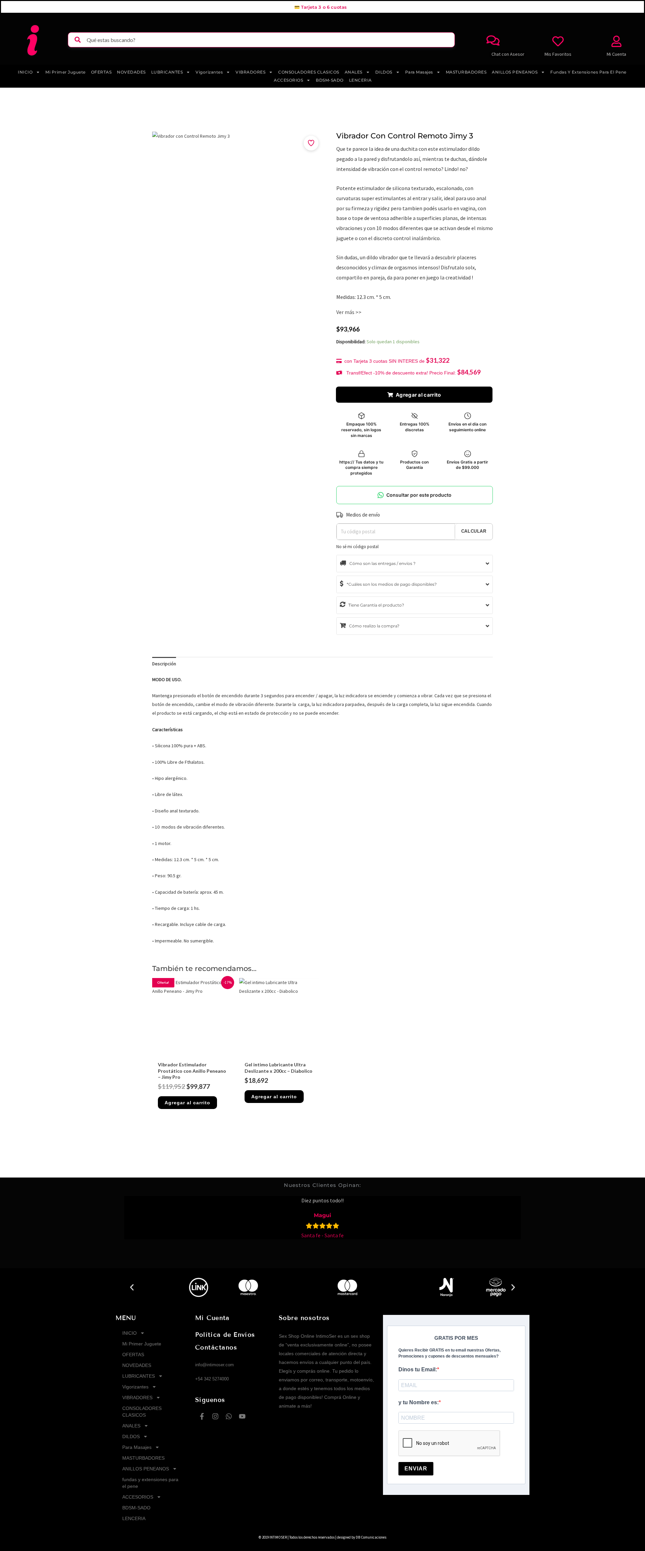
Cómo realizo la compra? (373, 625)
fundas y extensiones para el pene (588, 72)
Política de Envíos (225, 1334)
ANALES (353, 72)
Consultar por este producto (419, 495)
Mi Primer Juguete (65, 72)
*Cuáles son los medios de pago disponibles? (391, 584)
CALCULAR (473, 531)
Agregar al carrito (418, 395)
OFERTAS (101, 72)
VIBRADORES (250, 72)
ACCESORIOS (288, 80)
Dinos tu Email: (417, 1369)
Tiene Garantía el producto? (375, 605)
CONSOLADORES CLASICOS (308, 72)
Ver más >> (348, 312)
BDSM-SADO (330, 80)
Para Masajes (419, 72)
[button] (132, 1287)
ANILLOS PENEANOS (515, 72)
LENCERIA (360, 80)
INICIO (25, 72)
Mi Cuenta (212, 1318)
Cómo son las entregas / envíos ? (382, 563)
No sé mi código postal (357, 546)
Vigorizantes (209, 72)
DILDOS (383, 72)
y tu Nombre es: (418, 1402)
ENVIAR (415, 1468)
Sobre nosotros (304, 1318)
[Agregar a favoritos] (311, 143)
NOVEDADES (131, 72)
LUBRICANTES (167, 72)
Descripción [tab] (164, 664)
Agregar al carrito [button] (187, 1102)
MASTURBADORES (466, 72)
